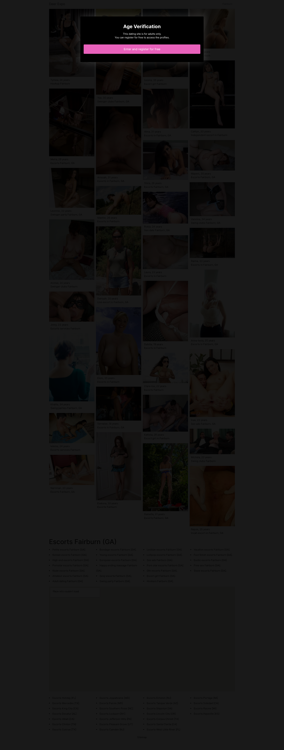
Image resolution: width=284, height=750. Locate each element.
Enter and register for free (142, 49)
